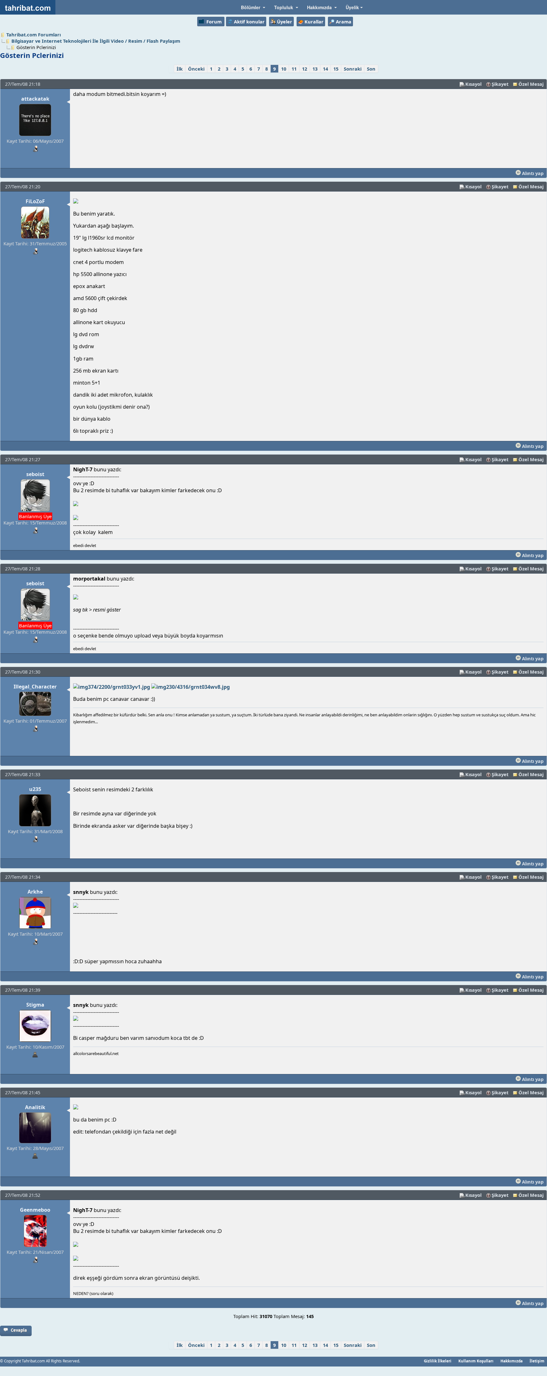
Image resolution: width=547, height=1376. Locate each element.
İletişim (537, 1360)
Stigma (35, 1004)
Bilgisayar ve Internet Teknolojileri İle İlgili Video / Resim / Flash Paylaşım (95, 41)
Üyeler (284, 21)
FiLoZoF (35, 201)
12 (304, 69)
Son (371, 69)
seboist (35, 474)
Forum (214, 21)
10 (283, 69)
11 (294, 69)
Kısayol (473, 84)
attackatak (35, 98)
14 (325, 69)
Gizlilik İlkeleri (437, 1360)
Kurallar (314, 21)
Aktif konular (249, 21)
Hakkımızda (511, 1360)
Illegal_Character (35, 686)
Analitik (35, 1107)
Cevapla (19, 1330)
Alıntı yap (532, 173)
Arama (343, 21)
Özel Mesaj (531, 84)
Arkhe (35, 891)
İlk (180, 69)
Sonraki (353, 69)
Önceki (196, 69)
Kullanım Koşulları (476, 1360)
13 (315, 69)
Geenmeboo (35, 1209)
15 (335, 69)
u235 (35, 789)
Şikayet (500, 84)
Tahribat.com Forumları (33, 34)
